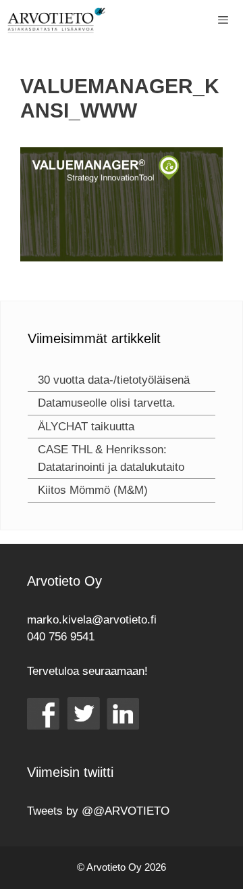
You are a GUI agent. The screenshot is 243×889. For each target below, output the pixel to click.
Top (228, 870)
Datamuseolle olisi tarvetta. (107, 403)
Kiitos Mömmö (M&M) (93, 490)
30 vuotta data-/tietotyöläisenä (114, 380)
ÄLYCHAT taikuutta (86, 426)
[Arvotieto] (56, 20)
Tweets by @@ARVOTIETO (98, 811)
